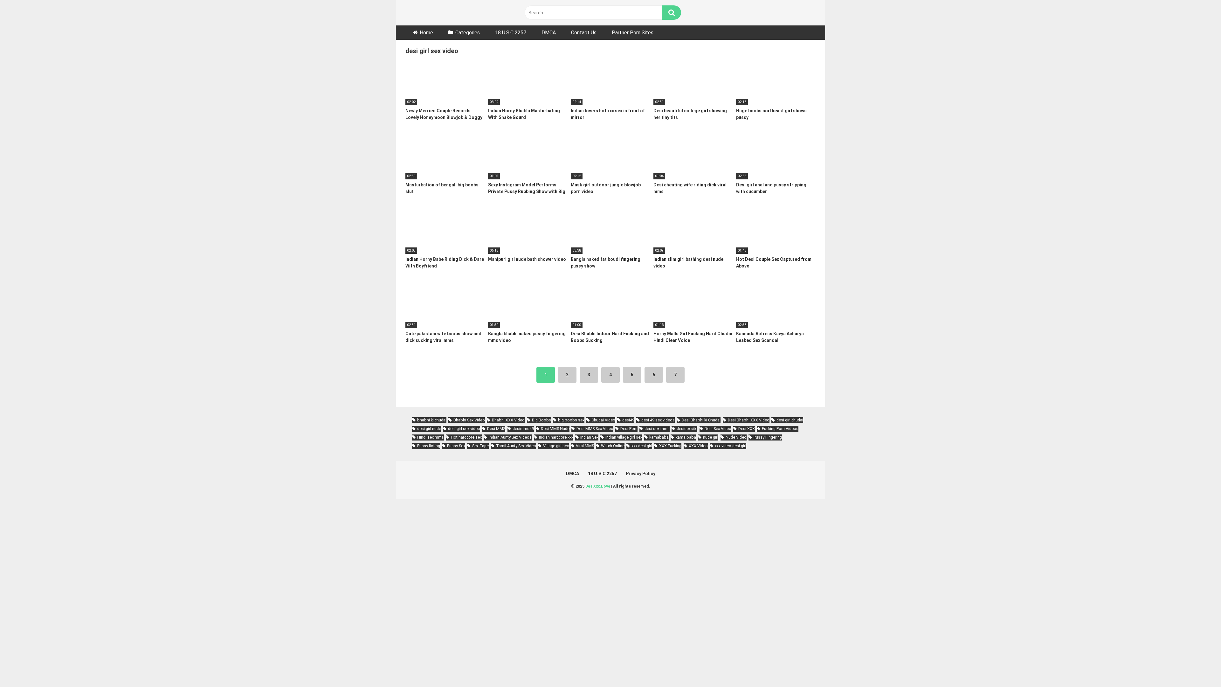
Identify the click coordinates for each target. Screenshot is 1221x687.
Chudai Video (603, 420)
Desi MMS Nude (555, 428)
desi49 (628, 420)
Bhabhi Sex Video (469, 420)
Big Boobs (541, 420)
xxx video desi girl (730, 445)
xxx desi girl (641, 445)
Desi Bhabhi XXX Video (748, 420)
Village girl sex (556, 445)
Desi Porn (629, 428)
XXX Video (698, 445)
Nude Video (736, 437)
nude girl (710, 437)
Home (426, 33)
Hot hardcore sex (466, 437)
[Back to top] (1199, 667)
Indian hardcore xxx (556, 437)
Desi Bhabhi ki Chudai (701, 420)
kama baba (686, 437)
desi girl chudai (789, 420)
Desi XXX (746, 428)
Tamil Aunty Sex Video (516, 445)
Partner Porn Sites (632, 33)
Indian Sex (589, 437)
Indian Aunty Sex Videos (510, 437)
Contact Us (584, 33)
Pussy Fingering (768, 437)
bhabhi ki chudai (431, 420)
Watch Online (612, 445)
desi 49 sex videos (658, 420)
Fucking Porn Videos (780, 428)
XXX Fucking (670, 445)
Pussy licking (428, 445)
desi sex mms (657, 428)
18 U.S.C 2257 (510, 33)
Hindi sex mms (430, 437)
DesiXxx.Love (597, 486)
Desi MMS (496, 428)
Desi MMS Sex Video (594, 428)
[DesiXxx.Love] (434, 12)
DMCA (549, 33)
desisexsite (687, 428)
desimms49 (523, 428)
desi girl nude (429, 428)
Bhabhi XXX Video (508, 420)
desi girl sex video (464, 428)
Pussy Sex (456, 445)
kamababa (659, 437)
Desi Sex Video (718, 428)
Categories (467, 33)
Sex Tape (480, 445)
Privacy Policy (640, 473)
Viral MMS (585, 445)
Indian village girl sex (623, 437)
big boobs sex (571, 420)
